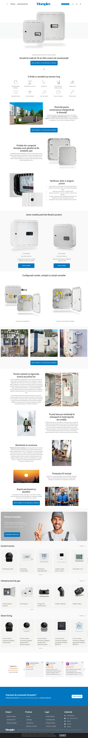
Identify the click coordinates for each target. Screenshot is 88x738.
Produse (12, 4)
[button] (7, 4)
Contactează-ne (11, 720)
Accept (62, 735)
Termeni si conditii (51, 726)
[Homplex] (44, 4)
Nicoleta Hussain (74, 663)
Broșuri (28, 716)
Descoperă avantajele (12, 534)
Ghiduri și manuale (31, 726)
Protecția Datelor (50, 723)
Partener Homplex (12, 723)
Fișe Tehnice (29, 723)
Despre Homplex (11, 716)
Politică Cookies (50, 716)
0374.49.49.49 (70, 715)
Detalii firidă (26, 265)
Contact (69, 726)
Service (69, 721)
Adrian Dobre (33, 663)
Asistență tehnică (22, 4)
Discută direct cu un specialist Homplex (44, 63)
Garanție (69, 724)
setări (55, 736)
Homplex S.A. (13, 666)
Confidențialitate (50, 720)
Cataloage (29, 720)
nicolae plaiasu (53, 663)
